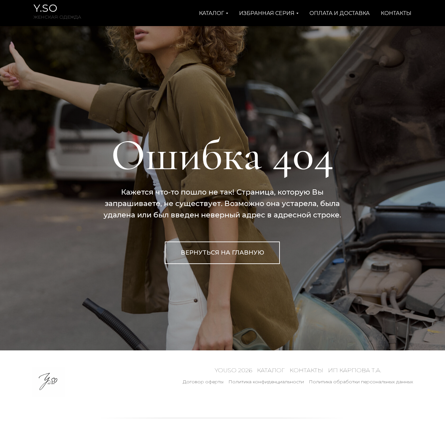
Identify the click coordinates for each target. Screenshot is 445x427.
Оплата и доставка (339, 13)
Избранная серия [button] (266, 13)
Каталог (271, 370)
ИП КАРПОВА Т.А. (354, 370)
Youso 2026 (233, 370)
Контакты (396, 13)
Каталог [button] (211, 13)
